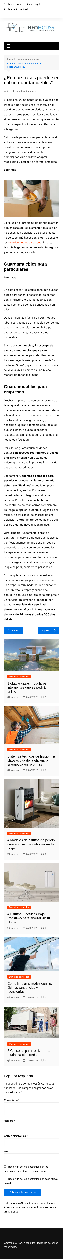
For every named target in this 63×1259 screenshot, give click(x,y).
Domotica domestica (25, 91)
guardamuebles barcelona (24, 242)
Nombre (9, 1120)
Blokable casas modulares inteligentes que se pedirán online (27, 687)
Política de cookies (14, 4)
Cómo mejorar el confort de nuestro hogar (35, 172)
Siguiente (47, 630)
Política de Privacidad (16, 9)
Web (6, 1151)
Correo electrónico (16, 1135)
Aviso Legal (33, 4)
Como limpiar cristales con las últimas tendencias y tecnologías (29, 987)
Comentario (11, 1100)
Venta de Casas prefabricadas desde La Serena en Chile (36, 279)
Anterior (15, 630)
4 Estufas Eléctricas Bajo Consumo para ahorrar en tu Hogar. (28, 918)
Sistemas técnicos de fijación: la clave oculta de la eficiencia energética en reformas (31, 760)
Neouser (15, 697)
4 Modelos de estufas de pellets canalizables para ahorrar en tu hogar (31, 844)
